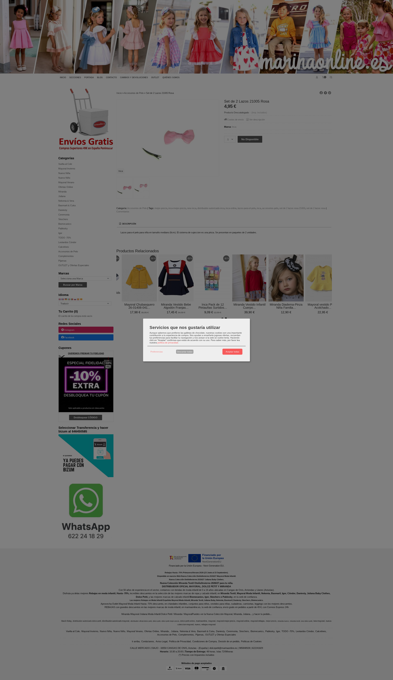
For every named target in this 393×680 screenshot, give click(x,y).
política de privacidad (168, 342)
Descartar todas (185, 351)
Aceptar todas (232, 351)
